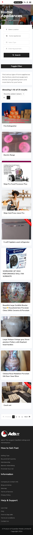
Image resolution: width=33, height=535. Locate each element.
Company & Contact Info (9, 482)
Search (17, 55)
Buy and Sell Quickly (8, 459)
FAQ (2, 511)
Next (26, 417)
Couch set (7, 405)
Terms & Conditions (8, 518)
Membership (5, 462)
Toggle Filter (16, 66)
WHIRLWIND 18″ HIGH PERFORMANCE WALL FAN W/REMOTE (13, 273)
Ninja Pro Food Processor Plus (15, 184)
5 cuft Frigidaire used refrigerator (17, 242)
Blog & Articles (6, 485)
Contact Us (5, 521)
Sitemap (4, 488)
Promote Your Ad (7, 469)
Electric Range (9, 155)
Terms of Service (7, 492)
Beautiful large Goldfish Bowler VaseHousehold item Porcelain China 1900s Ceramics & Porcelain (16, 308)
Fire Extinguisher (10, 126)
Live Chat (4, 508)
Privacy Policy (6, 495)
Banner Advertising (8, 465)
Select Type (12, 42)
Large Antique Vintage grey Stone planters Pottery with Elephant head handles (16, 342)
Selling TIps (5, 455)
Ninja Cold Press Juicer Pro (14, 213)
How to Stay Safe (7, 514)
